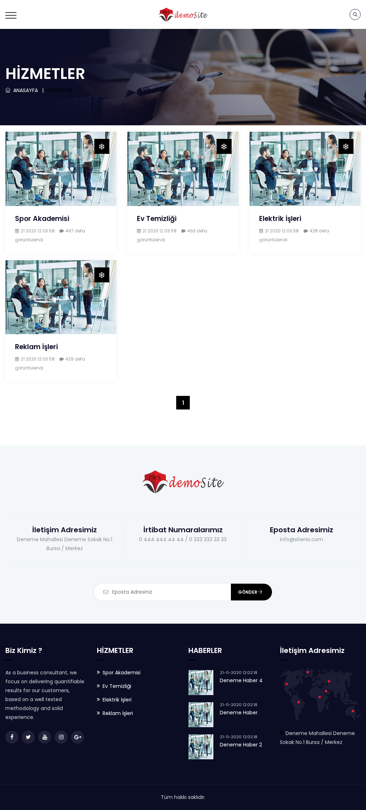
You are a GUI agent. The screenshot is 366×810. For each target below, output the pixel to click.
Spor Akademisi (42, 218)
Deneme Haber (239, 712)
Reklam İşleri (36, 347)
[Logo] (183, 14)
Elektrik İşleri (280, 218)
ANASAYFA (24, 90)
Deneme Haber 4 (241, 680)
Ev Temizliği (157, 218)
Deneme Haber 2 (241, 744)
